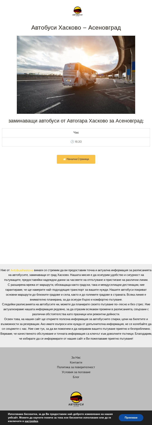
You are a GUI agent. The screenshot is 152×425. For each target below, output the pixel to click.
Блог (76, 377)
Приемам (131, 417)
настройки (31, 421)
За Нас (76, 358)
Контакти (76, 362)
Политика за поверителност (76, 367)
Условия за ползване (76, 372)
